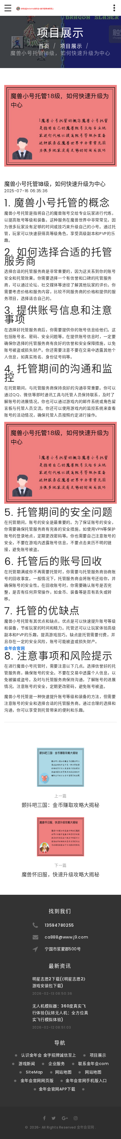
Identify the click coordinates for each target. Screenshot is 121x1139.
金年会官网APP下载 (57, 1089)
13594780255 (59, 925)
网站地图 (63, 1072)
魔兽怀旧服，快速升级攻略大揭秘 (61, 874)
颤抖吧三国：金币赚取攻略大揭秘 (61, 805)
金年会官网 (85, 1127)
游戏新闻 (27, 1063)
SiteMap (34, 1072)
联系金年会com (93, 1063)
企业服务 (56, 1063)
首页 (44, 46)
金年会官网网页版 (37, 1080)
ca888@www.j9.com (66, 937)
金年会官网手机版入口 (86, 1080)
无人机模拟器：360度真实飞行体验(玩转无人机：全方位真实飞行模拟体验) (60, 1012)
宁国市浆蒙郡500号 (63, 949)
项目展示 (71, 46)
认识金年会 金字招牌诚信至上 (48, 1055)
